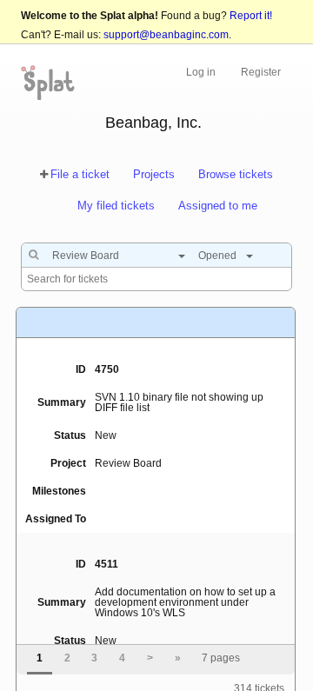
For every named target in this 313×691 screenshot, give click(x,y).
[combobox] (114, 255)
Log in (201, 72)
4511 (106, 564)
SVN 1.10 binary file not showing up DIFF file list (179, 402)
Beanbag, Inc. (153, 122)
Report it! (251, 16)
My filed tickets (116, 205)
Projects (154, 174)
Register (261, 72)
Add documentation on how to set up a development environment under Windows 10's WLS (185, 602)
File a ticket (80, 174)
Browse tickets (235, 174)
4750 (107, 369)
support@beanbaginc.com (166, 35)
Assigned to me (217, 205)
